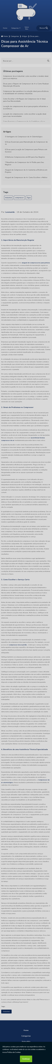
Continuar (26, 1059)
